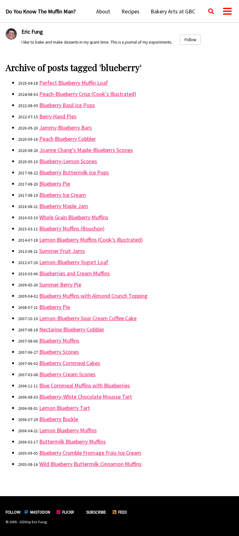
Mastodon (39, 512)
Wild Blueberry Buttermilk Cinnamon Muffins (90, 463)
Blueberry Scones (59, 351)
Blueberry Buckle (58, 419)
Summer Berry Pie (60, 284)
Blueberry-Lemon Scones (68, 161)
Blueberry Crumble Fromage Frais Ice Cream (90, 452)
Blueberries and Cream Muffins (74, 273)
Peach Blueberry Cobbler (67, 138)
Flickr (67, 512)
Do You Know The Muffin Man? (41, 11)
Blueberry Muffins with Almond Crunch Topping (93, 295)
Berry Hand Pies (58, 116)
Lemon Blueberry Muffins (68, 430)
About (103, 11)
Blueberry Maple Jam (63, 206)
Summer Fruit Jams (62, 250)
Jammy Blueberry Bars (65, 127)
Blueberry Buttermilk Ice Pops (74, 172)
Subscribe (95, 512)
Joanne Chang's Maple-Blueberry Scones (86, 150)
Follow (190, 39)
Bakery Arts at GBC (173, 11)
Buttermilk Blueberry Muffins (72, 441)
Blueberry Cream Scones (67, 374)
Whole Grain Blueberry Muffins (73, 217)
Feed (122, 512)
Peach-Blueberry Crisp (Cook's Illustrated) (87, 93)
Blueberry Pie (54, 183)
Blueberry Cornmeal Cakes (69, 363)
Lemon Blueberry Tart (64, 407)
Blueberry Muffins (59, 340)
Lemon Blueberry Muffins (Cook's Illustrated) (91, 239)
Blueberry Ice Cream (62, 194)
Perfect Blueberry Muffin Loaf (73, 82)
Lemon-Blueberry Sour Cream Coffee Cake (88, 318)
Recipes (130, 11)
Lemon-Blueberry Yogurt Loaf (73, 262)
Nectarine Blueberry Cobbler (71, 329)
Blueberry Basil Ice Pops (67, 105)
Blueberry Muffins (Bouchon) (72, 228)
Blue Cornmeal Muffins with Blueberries (84, 385)
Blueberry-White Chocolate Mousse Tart (85, 396)
